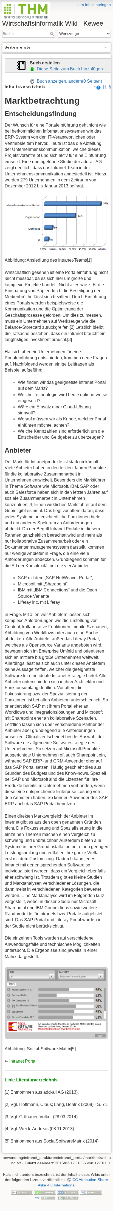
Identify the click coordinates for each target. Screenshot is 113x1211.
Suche (52, 34)
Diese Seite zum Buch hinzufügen (69, 69)
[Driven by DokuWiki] (68, 1197)
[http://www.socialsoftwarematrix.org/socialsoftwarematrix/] (56, 1002)
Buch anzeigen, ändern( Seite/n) (68, 81)
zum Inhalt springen (94, 4)
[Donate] (45, 1192)
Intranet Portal (22, 1061)
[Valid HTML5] (91, 1192)
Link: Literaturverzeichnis (31, 1080)
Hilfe (106, 87)
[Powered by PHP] (68, 1192)
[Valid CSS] (45, 1197)
